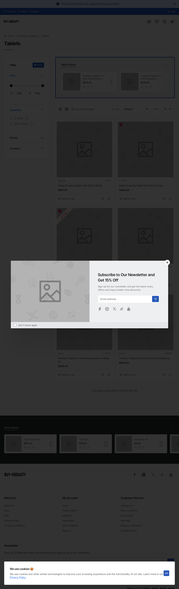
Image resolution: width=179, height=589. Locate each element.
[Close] (167, 262)
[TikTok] (121, 309)
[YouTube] (128, 309)
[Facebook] (99, 309)
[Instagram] (107, 309)
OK (166, 573)
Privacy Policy (18, 577)
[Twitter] (114, 309)
